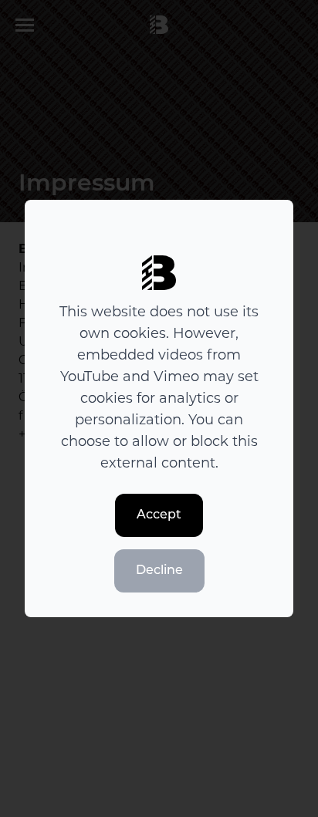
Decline (159, 571)
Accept (159, 515)
